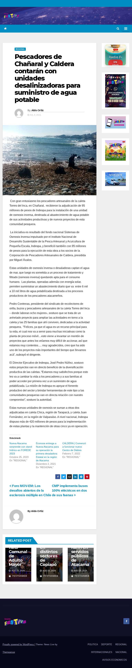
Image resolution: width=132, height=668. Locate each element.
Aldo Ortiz (37, 110)
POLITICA (93, 644)
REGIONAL (20, 49)
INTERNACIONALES (101, 652)
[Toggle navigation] (125, 28)
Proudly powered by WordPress (19, 644)
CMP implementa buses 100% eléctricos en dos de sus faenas (70, 490)
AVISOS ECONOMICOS (114, 660)
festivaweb (19, 576)
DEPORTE (106, 644)
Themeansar (9, 652)
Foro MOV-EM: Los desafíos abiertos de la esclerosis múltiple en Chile (30, 490)
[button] (118, 28)
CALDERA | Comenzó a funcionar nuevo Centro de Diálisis (74, 446)
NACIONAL (121, 652)
